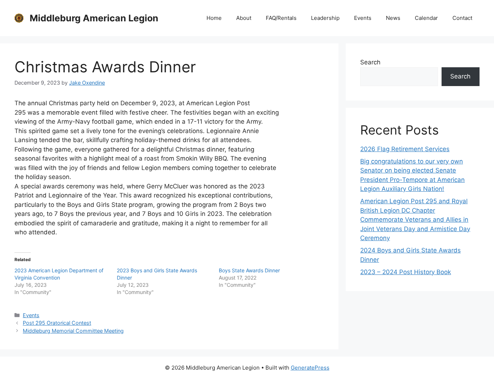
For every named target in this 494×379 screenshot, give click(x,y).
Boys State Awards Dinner (249, 270)
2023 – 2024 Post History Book (405, 272)
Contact (462, 17)
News (393, 17)
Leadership (325, 17)
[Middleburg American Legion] (19, 17)
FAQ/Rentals (281, 17)
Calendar (426, 17)
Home (214, 17)
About (243, 17)
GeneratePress (310, 367)
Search (370, 62)
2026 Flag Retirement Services (405, 149)
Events (362, 17)
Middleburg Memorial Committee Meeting (73, 331)
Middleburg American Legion (94, 18)
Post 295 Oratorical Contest (57, 323)
